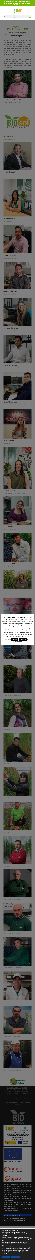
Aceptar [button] (14, 639)
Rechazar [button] (23, 639)
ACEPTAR (6, 1257)
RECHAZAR (16, 1257)
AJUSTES (4, 1253)
